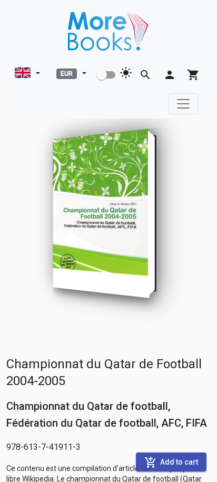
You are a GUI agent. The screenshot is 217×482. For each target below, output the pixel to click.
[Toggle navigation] (183, 103)
